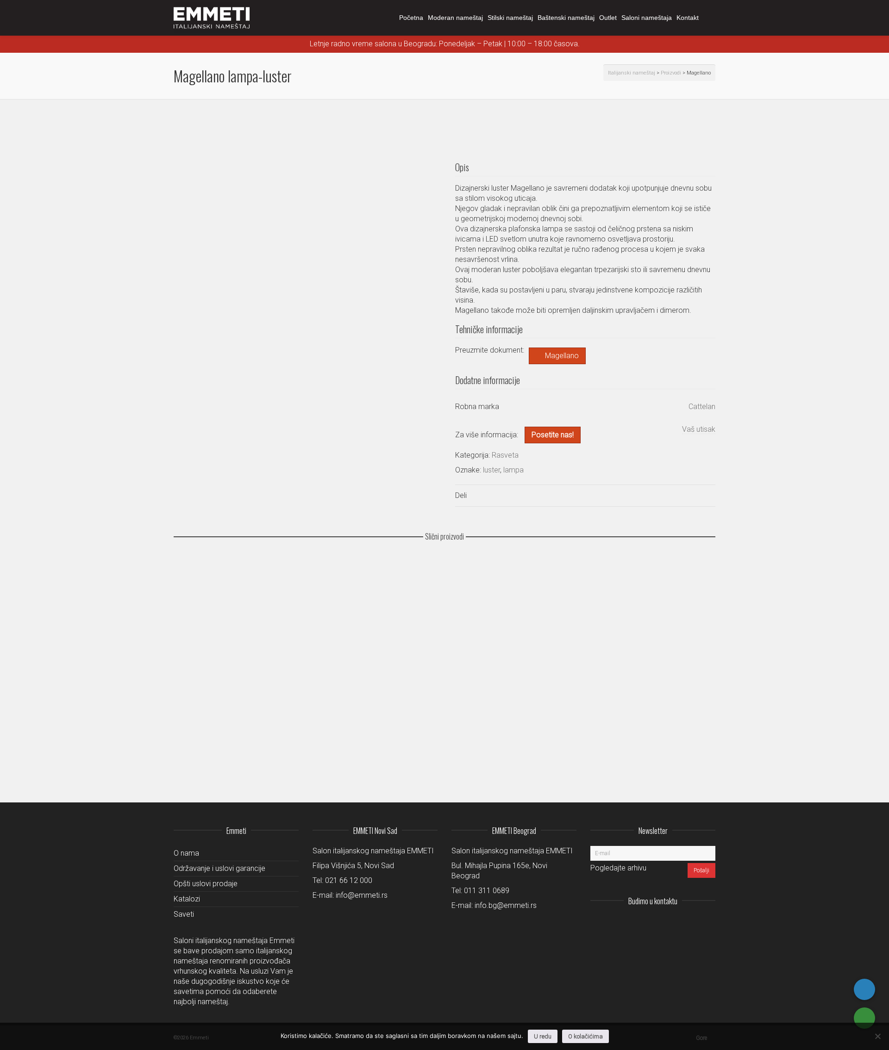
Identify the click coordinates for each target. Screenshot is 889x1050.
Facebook (687, 923)
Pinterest (708, 923)
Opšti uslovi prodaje (206, 883)
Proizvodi (671, 73)
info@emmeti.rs (362, 895)
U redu (542, 1036)
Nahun (189, 588)
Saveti (184, 914)
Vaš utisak (698, 429)
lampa (513, 470)
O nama (186, 853)
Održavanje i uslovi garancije (219, 868)
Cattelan (702, 406)
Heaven (191, 695)
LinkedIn (667, 923)
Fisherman (195, 748)
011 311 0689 (486, 890)
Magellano (562, 355)
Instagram (646, 923)
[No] (877, 1036)
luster (491, 470)
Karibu (189, 641)
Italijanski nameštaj (631, 73)
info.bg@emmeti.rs (506, 905)
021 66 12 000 (348, 880)
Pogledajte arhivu (618, 868)
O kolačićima (585, 1036)
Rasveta (505, 455)
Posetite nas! (553, 434)
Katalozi (187, 899)
